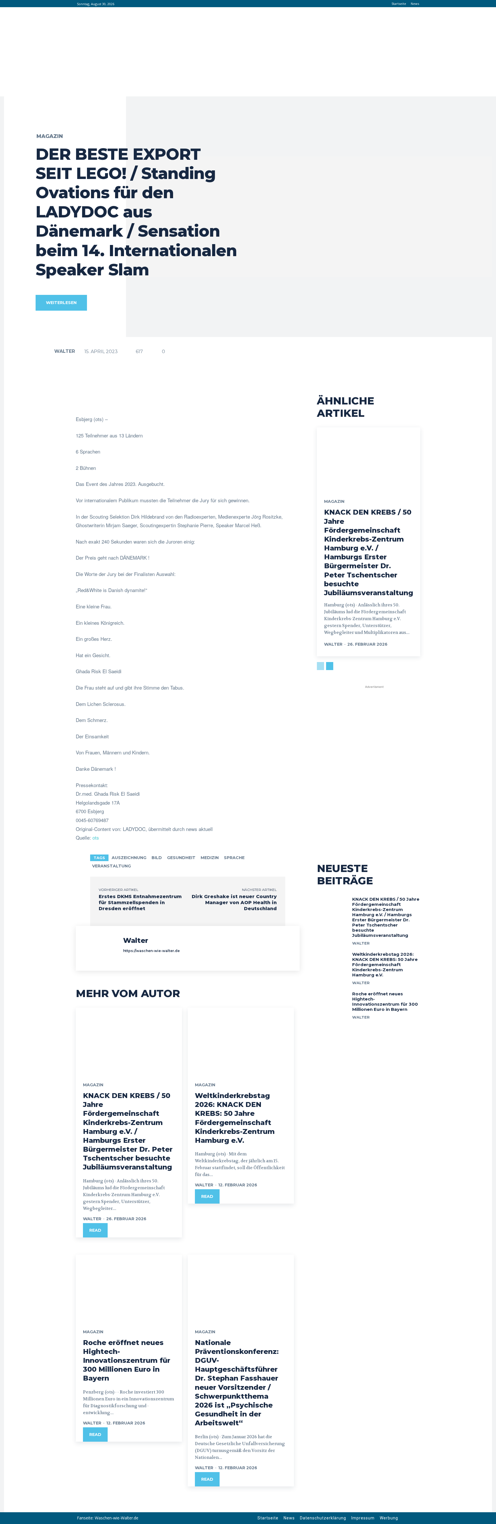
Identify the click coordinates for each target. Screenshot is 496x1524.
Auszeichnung (129, 857)
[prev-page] (320, 666)
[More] (258, 400)
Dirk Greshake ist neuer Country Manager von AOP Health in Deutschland (234, 902)
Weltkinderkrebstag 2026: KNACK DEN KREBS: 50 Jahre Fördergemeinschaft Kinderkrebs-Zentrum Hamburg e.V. (385, 964)
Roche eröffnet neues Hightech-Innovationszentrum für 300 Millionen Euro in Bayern (126, 1360)
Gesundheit (181, 857)
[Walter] (44, 351)
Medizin (210, 857)
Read (95, 1230)
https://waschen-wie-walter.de (151, 951)
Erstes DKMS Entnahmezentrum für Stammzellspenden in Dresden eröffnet (140, 902)
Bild (157, 857)
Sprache (234, 857)
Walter (64, 351)
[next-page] (329, 666)
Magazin (49, 136)
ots (95, 837)
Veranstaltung (111, 866)
